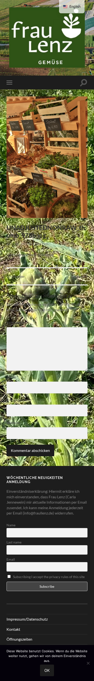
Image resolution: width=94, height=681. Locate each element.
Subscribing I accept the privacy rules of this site (48, 577)
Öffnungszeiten (19, 639)
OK (47, 670)
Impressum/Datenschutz (27, 619)
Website (13, 422)
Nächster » (79, 276)
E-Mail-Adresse (20, 400)
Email (11, 559)
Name (12, 377)
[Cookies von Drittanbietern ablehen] (88, 663)
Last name (14, 542)
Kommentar (17, 322)
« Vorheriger (16, 276)
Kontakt (13, 629)
